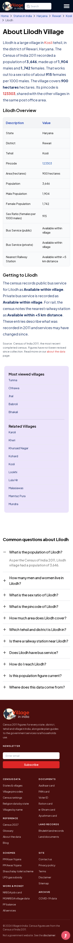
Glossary (8, 830)
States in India (22, 16)
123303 (9, 93)
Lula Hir (13, 480)
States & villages (13, 785)
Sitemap (44, 883)
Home (5, 16)
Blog (6, 842)
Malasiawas (16, 488)
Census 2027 (11, 824)
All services (9, 910)
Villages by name (13, 809)
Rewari (56, 16)
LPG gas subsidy (12, 877)
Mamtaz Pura (17, 496)
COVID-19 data (48, 898)
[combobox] (38, 6)
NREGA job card (12, 892)
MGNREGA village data (16, 898)
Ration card (45, 803)
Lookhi (13, 472)
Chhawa (14, 388)
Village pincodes (13, 791)
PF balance (9, 904)
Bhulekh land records (51, 830)
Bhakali (13, 412)
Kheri (12, 440)
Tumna (13, 380)
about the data (56, 351)
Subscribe (31, 764)
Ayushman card (48, 815)
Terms (42, 871)
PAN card (44, 791)
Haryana (41, 16)
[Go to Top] (66, 935)
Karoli (12, 432)
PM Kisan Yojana (12, 859)
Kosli (69, 16)
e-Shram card (47, 809)
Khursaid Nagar (18, 448)
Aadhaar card (47, 785)
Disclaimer (45, 877)
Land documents (49, 836)
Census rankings (12, 797)
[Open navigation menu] (66, 6)
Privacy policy (47, 865)
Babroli (13, 404)
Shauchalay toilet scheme (18, 871)
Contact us (45, 859)
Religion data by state (16, 803)
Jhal (11, 396)
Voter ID (43, 797)
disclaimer (49, 935)
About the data (12, 836)
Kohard (13, 456)
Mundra (13, 504)
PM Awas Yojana (12, 865)
